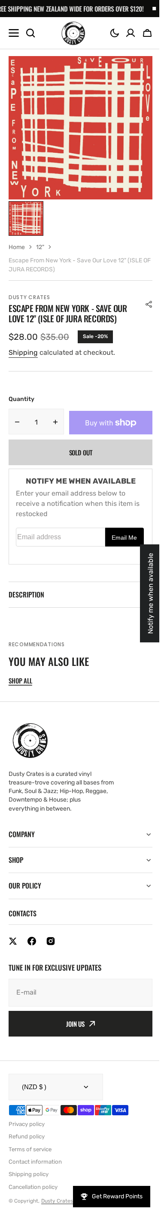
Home (17, 247)
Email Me (124, 537)
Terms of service (30, 1149)
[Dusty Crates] (73, 33)
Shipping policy (29, 1174)
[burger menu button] (14, 33)
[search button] (30, 33)
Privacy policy (27, 1124)
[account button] (130, 33)
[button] (114, 33)
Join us (72, 1023)
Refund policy (27, 1136)
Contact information (35, 1162)
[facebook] (31, 941)
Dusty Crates (57, 1201)
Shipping (23, 352)
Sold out (80, 452)
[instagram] (50, 941)
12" (40, 247)
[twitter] (12, 941)
